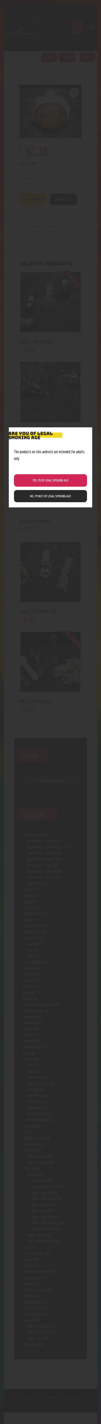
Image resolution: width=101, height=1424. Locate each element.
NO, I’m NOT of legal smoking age (50, 496)
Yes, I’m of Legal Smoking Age (50, 480)
